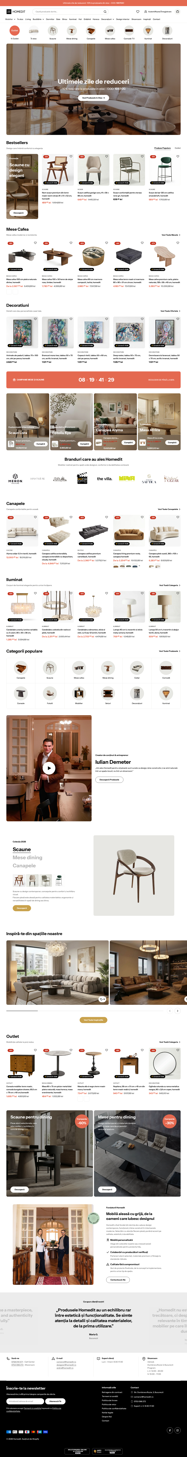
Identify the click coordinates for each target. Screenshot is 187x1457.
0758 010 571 (17, 1362)
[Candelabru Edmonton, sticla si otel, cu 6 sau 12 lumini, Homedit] (93, 607)
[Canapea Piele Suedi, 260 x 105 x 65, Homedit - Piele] (151, 566)
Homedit (17, 1439)
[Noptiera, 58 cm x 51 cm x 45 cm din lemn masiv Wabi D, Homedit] (129, 1063)
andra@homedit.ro (65, 1368)
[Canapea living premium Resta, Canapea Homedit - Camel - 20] (116, 566)
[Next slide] (178, 1011)
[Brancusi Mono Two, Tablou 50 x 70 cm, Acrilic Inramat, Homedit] (58, 332)
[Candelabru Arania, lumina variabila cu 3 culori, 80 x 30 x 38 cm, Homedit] (22, 607)
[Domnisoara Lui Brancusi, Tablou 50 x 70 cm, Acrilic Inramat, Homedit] (165, 332)
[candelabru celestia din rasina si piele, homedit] (58, 607)
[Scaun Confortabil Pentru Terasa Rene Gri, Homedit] (129, 170)
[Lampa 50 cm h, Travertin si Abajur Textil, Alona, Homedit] (165, 607)
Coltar (9, 550)
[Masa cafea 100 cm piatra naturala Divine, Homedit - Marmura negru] (15, 291)
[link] (15, 479)
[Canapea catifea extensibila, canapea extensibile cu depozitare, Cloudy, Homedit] (58, 531)
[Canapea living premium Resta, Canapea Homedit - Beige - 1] (122, 566)
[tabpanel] (47, 892)
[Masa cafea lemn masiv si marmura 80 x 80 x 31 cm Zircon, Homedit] (129, 256)
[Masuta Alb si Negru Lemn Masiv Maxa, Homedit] (93, 1063)
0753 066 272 (17, 1365)
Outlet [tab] (178, 148)
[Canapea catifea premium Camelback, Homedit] (93, 531)
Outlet (9, 1083)
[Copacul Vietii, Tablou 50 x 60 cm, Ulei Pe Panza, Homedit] (93, 332)
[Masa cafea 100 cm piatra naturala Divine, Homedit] (22, 256)
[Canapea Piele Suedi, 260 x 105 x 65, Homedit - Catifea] (158, 566)
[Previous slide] (170, 1011)
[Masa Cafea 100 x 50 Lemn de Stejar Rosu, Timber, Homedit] (58, 256)
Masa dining (47, 1083)
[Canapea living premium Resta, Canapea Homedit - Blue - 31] (135, 566)
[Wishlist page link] (137, 11)
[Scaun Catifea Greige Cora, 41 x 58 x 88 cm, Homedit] (93, 170)
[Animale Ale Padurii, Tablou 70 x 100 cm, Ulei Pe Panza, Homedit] (22, 332)
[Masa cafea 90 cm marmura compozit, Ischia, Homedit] (93, 256)
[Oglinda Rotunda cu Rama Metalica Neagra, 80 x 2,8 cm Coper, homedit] (165, 1063)
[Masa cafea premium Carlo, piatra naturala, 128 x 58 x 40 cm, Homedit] (165, 256)
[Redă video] (49, 768)
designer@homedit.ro (66, 1365)
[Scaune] (134, 875)
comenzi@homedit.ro (66, 1362)
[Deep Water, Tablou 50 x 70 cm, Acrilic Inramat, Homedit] (129, 332)
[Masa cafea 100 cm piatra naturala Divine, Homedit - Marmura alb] (9, 291)
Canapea (46, 550)
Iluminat (9, 626)
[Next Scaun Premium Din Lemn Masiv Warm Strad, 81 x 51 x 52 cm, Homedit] (58, 170)
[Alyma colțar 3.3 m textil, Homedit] (22, 531)
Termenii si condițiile (32, 1408)
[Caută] (105, 11)
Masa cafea (11, 276)
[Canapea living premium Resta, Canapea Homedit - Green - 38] (128, 566)
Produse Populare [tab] (162, 148)
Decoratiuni (11, 352)
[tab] (22, 849)
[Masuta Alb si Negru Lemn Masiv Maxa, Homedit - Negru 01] (80, 1098)
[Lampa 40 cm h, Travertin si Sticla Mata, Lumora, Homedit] (129, 607)
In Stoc (81, 550)
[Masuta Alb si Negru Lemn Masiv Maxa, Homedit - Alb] (86, 1098)
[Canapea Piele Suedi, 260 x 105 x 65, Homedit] (165, 531)
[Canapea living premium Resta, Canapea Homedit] (129, 531)
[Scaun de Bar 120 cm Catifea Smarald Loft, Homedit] (165, 170)
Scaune (45, 189)
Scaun (80, 189)
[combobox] (70, 12)
